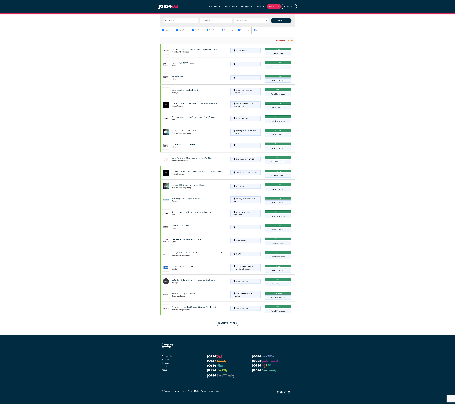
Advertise (165, 360)
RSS (291, 40)
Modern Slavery (200, 391)
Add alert (281, 40)
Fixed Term (183, 30)
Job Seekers (230, 6)
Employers (245, 6)
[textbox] (251, 20)
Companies (166, 363)
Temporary (244, 30)
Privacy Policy (187, 391)
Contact (259, 6)
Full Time (198, 30)
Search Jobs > (168, 356)
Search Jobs (274, 6)
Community (213, 6)
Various (258, 30)
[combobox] (251, 20)
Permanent (228, 30)
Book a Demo (289, 6)
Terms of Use (213, 391)
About (164, 370)
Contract (168, 30)
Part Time (212, 30)
